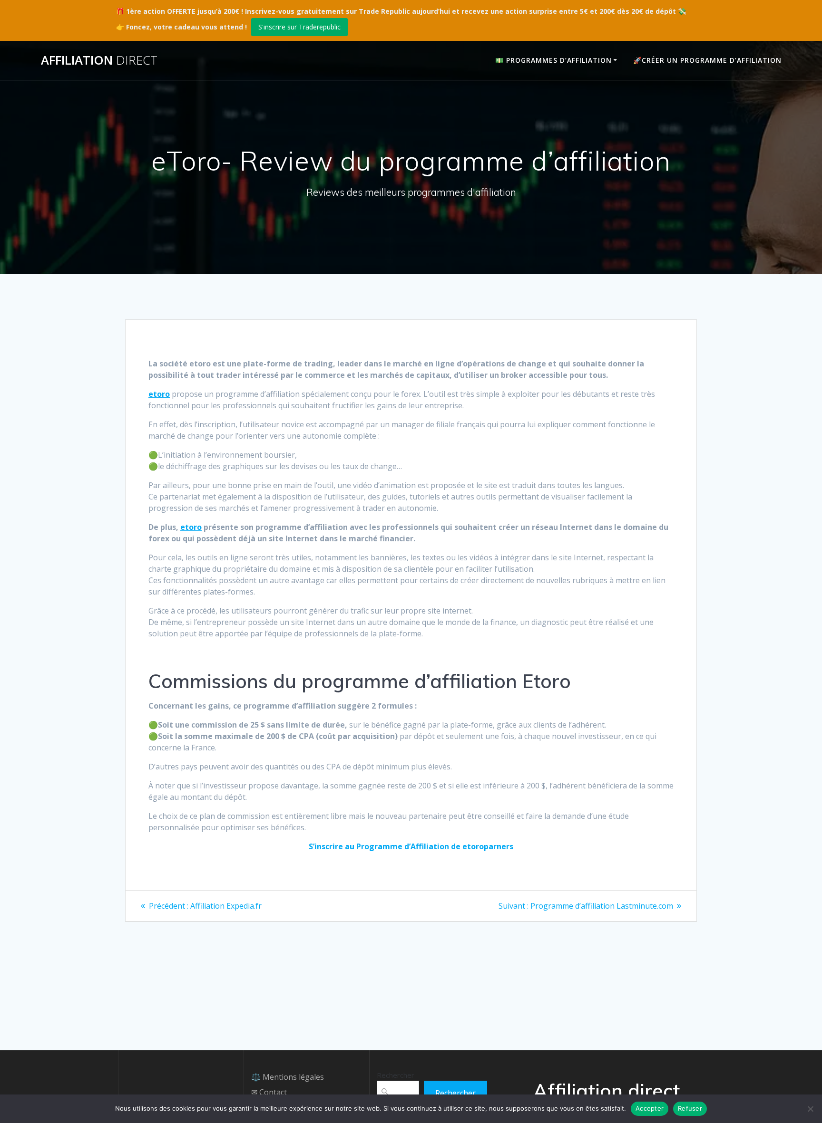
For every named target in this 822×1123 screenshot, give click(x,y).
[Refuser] (810, 1108)
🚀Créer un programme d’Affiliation (707, 60)
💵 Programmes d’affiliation (553, 60)
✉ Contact (269, 1092)
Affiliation (99, 60)
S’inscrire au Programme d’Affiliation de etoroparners (411, 846)
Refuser (690, 1108)
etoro (159, 394)
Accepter (650, 1108)
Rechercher (395, 1075)
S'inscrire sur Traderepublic (299, 26)
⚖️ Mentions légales (287, 1077)
